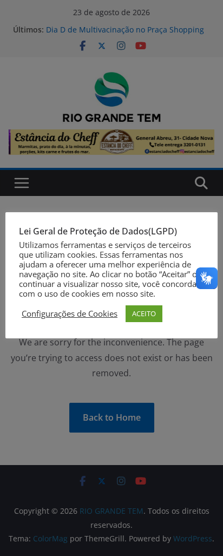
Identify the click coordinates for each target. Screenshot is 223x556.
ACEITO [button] (144, 313)
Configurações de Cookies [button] (69, 313)
